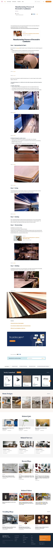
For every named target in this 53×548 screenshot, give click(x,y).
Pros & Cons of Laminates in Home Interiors (31, 33)
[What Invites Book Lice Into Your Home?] (9, 497)
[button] (50, 402)
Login (43, 1)
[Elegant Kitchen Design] (16, 402)
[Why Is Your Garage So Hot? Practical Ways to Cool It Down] (10, 468)
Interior (3, 474)
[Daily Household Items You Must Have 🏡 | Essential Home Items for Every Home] (26, 497)
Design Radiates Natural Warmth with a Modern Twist (36, 406)
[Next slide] (50, 366)
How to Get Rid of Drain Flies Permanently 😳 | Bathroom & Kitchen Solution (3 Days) (42, 503)
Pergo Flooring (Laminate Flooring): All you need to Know (21, 325)
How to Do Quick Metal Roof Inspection (8, 429)
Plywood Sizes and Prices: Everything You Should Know (25, 528)
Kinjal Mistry (17, 13)
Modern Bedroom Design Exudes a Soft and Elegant (26, 404)
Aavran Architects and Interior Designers (16, 406)
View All (48, 393)
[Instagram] (42, 544)
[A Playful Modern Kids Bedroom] (6, 402)
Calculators (19, 1)
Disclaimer (3, 541)
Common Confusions (25, 537)
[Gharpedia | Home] (2, 1)
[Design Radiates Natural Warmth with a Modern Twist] (36, 402)
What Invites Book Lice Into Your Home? (9, 503)
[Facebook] (43, 544)
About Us (32, 540)
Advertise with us (17, 537)
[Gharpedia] (5, 535)
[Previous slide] (10, 366)
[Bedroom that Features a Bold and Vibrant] (46, 402)
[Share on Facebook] (34, 14)
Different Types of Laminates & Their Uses (18, 328)
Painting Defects (6, 449)
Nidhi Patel (4, 478)
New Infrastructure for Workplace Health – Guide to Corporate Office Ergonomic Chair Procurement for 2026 (42, 477)
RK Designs (35, 407)
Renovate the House (15, 366)
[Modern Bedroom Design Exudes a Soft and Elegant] (26, 402)
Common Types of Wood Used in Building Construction (42, 528)
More (23, 1)
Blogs (5, 1)
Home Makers (5, 407)
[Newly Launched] (26, 379)
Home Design (9, 1)
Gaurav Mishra (22, 479)
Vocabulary (24, 542)
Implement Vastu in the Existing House (39, 366)
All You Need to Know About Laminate (17, 323)
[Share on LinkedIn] (33, 14)
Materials (20, 525)
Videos (24, 540)
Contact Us (32, 542)
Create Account (48, 1)
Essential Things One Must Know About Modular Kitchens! (9, 528)
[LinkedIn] (40, 544)
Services (16, 540)
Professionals (14, 1)
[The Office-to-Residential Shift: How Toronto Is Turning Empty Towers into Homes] (26, 468)
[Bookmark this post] (37, 14)
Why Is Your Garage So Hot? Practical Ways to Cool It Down (8, 476)
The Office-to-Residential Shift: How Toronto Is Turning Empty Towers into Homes (26, 476)
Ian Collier (14, 71)
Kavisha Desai (22, 529)
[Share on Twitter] (31, 14)
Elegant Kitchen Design (16, 404)
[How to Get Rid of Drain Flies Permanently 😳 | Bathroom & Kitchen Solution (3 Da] (43, 497)
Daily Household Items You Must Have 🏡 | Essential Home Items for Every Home (26, 503)
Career (32, 537)
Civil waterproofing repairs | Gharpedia (26, 366)
